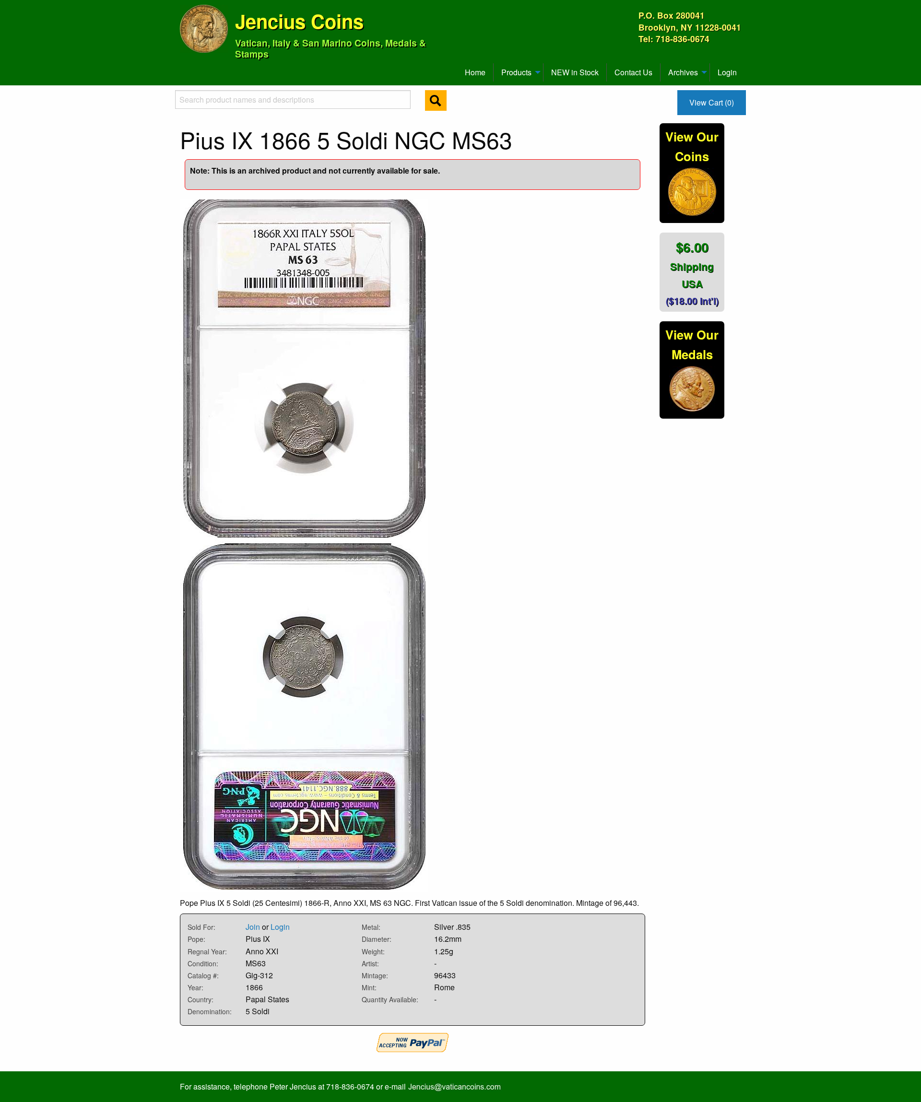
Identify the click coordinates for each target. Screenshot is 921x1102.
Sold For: (201, 927)
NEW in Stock (575, 72)
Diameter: (376, 939)
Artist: (370, 963)
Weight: (373, 951)
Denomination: (210, 1011)
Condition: (203, 963)
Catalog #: (203, 975)
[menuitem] (184, 68)
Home (475, 72)
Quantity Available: (390, 999)
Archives (683, 72)
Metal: (371, 927)
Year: (195, 987)
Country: (200, 999)
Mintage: (375, 975)
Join (253, 926)
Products (516, 72)
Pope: (196, 939)
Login (727, 72)
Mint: (369, 987)
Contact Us (633, 72)
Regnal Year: (207, 951)
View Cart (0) (711, 102)
